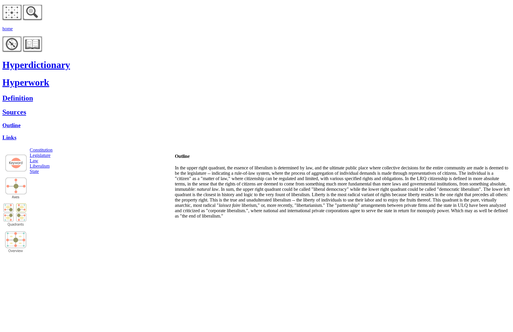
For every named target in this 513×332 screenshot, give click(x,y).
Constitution (41, 149)
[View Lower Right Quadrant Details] (21, 220)
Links (9, 137)
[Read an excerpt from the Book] (32, 50)
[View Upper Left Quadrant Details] (8, 208)
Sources (14, 112)
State (34, 171)
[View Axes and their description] (16, 196)
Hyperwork (25, 82)
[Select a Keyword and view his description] (16, 171)
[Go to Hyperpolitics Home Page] (12, 18)
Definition (17, 98)
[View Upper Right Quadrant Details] (21, 210)
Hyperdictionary (36, 64)
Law (34, 160)
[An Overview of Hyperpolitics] (32, 18)
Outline (11, 125)
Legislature (40, 155)
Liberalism (40, 166)
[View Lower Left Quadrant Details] (8, 217)
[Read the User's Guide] (12, 50)
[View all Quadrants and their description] (16, 251)
